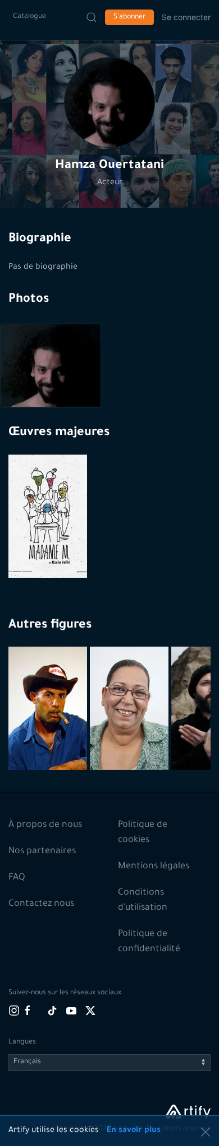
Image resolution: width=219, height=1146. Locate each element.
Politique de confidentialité (149, 942)
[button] (109, 102)
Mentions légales (153, 867)
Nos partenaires (42, 851)
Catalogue (29, 17)
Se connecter (186, 17)
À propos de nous (45, 825)
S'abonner (129, 17)
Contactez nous (41, 904)
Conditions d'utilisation (142, 900)
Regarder (49, 551)
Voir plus (49, 743)
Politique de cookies (142, 832)
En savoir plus (134, 1130)
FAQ (16, 878)
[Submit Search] (91, 17)
